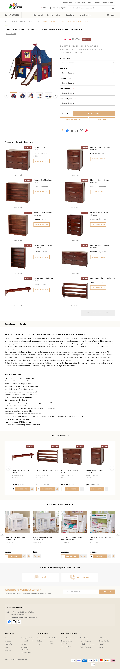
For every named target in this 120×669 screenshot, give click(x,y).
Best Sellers (70, 15)
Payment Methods (27, 641)
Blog (88, 3)
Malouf (101, 644)
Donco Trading (66, 646)
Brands (65, 3)
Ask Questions (11, 34)
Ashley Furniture (85, 647)
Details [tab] (23, 324)
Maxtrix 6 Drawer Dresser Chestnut (99, 247)
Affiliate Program (26, 652)
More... (101, 647)
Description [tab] (10, 324)
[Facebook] (67, 130)
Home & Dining (84, 15)
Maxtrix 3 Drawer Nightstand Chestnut (101, 148)
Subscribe (107, 592)
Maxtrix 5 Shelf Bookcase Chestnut (42, 247)
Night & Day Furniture (87, 644)
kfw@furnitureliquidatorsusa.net (25, 617)
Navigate (9, 633)
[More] (61, 15)
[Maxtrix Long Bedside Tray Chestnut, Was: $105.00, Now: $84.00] (23, 456)
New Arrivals (38, 15)
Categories (42, 633)
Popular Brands (69, 633)
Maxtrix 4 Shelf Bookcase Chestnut (42, 214)
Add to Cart (94, 113)
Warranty (24, 644)
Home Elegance (85, 641)
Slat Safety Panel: (68, 99)
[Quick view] (32, 489)
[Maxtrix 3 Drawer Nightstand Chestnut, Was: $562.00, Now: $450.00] (97, 456)
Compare (102, 120)
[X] (81, 130)
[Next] (112, 468)
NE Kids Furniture (105, 638)
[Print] (76, 130)
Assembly (97, 3)
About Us (72, 3)
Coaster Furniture (104, 641)
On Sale (50, 15)
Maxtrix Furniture (66, 638)
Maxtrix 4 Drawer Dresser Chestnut (99, 181)
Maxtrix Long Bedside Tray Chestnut (43, 279)
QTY (63, 113)
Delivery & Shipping (108, 3)
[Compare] (28, 556)
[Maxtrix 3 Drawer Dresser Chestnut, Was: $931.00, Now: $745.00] (72, 456)
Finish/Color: (65, 58)
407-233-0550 (20, 615)
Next (55, 96)
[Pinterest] (86, 130)
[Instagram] (14, 622)
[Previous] (8, 468)
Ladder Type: (66, 79)
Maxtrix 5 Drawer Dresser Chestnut (99, 214)
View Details (18, 175)
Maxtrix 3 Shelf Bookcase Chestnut (42, 181)
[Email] (72, 130)
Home (7, 21)
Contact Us (81, 3)
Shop (58, 15)
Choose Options (41, 161)
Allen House (9, 542)
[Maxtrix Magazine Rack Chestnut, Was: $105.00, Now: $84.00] (47, 456)
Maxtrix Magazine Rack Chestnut (102, 278)
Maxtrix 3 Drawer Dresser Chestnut (43, 148)
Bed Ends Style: (67, 89)
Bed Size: (64, 68)
